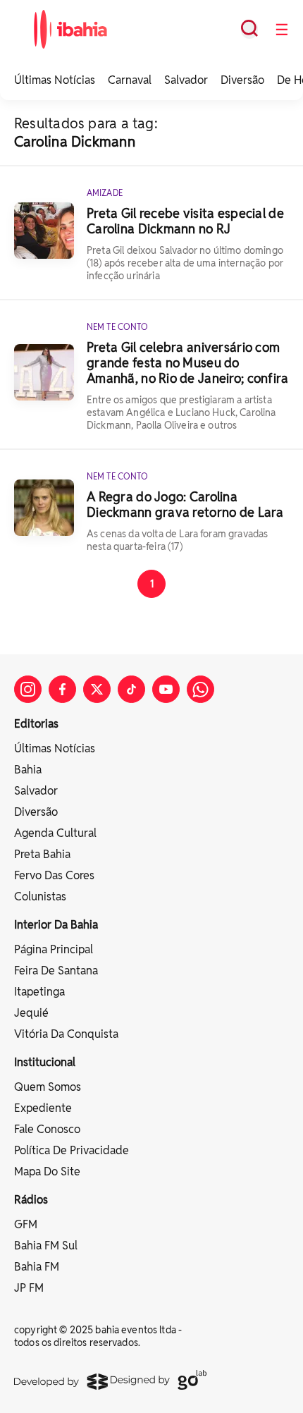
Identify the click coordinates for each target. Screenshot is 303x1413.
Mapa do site (47, 1171)
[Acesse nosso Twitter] (97, 689)
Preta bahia (42, 854)
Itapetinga (39, 991)
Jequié (31, 1012)
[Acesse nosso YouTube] (166, 689)
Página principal (53, 949)
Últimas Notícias (54, 80)
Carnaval (130, 80)
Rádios (31, 1199)
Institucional (44, 1062)
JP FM (29, 1287)
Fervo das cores (54, 875)
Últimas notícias (54, 748)
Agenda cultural (55, 833)
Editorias (36, 723)
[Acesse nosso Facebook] (62, 689)
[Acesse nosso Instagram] (28, 689)
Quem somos (47, 1086)
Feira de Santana (56, 970)
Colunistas (40, 896)
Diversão (242, 80)
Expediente (43, 1108)
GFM (25, 1224)
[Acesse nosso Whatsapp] (200, 689)
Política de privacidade (71, 1150)
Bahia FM (36, 1266)
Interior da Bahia (56, 924)
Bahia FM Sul (46, 1245)
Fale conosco (47, 1129)
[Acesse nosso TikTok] (131, 689)
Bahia (28, 769)
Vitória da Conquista (66, 1034)
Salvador (186, 80)
